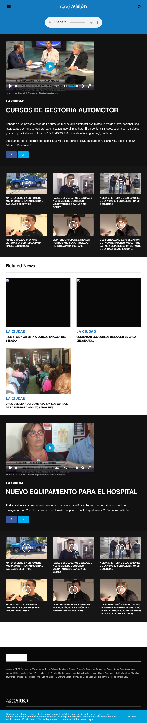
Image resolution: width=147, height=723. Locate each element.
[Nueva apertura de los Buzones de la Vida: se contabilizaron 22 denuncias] (120, 184)
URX (126, 676)
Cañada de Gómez (104, 669)
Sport (91, 676)
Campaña (81, 669)
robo (33, 676)
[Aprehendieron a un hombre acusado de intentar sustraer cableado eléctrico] (26, 184)
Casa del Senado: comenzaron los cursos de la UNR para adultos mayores (37, 406)
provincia (19, 676)
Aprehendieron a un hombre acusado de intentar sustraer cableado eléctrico (25, 201)
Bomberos (63, 669)
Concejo (22, 673)
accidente (10, 669)
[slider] (33, 86)
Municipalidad (124, 673)
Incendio (68, 673)
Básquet (72, 669)
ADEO (17, 669)
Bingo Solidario (52, 669)
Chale (133, 669)
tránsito (120, 676)
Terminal (105, 676)
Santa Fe (70, 676)
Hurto (61, 673)
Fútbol (56, 673)
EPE (35, 673)
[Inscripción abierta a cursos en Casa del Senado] (38, 302)
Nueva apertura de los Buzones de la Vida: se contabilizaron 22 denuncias (120, 201)
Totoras (113, 676)
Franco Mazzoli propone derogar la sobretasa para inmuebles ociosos (23, 242)
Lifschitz (94, 673)
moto (116, 673)
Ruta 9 (44, 676)
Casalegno (91, 669)
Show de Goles (81, 676)
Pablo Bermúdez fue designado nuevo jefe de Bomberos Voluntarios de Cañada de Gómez (72, 202)
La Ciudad (15, 101)
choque (9, 673)
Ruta (38, 676)
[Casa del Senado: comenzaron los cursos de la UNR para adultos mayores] (38, 371)
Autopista (40, 669)
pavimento (10, 676)
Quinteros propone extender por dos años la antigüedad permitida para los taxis (71, 242)
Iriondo (76, 673)
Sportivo (97, 676)
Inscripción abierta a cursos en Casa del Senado (36, 338)
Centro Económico (122, 669)
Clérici (15, 673)
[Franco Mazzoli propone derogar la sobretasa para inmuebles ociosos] (26, 225)
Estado (41, 673)
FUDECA (48, 673)
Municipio (135, 673)
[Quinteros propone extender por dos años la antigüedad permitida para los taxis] (73, 225)
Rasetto (27, 676)
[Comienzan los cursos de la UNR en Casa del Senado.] (108, 302)
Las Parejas (84, 673)
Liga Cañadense (105, 673)
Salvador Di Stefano (56, 676)
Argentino (25, 669)
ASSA (33, 669)
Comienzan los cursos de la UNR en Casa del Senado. (106, 338)
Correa (30, 673)
